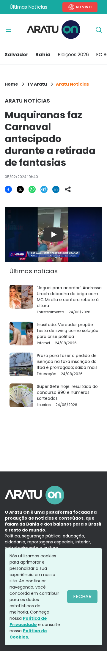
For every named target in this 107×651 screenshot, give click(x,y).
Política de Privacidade (28, 621)
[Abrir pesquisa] (98, 29)
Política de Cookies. (28, 634)
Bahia (43, 54)
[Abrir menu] (8, 29)
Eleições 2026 (73, 54)
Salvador (16, 54)
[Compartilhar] (67, 189)
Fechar (82, 596)
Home (11, 84)
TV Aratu (37, 84)
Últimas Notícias (28, 7)
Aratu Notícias (72, 84)
